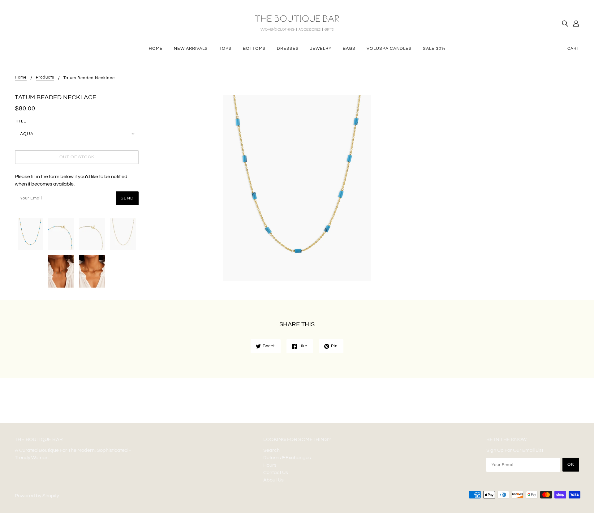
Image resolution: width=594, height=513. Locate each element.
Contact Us (275, 472)
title (20, 121)
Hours (270, 465)
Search (271, 450)
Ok (570, 464)
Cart (573, 48)
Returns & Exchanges (287, 457)
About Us (273, 479)
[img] (564, 23)
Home (21, 77)
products (45, 77)
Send (127, 198)
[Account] (576, 23)
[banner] (297, 22)
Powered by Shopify (37, 495)
